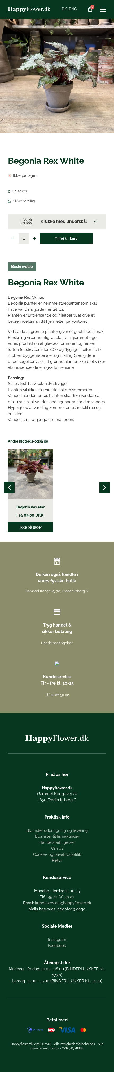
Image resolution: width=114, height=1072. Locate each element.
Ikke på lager (30, 527)
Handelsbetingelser (57, 643)
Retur (57, 860)
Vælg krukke (27, 221)
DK (64, 9)
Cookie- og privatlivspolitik (57, 854)
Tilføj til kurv (66, 238)
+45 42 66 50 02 (60, 897)
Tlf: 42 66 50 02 (57, 695)
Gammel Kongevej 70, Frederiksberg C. (57, 591)
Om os (57, 848)
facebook (57, 945)
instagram (57, 939)
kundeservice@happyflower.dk (63, 903)
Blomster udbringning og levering (57, 830)
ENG (73, 9)
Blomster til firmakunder (57, 836)
